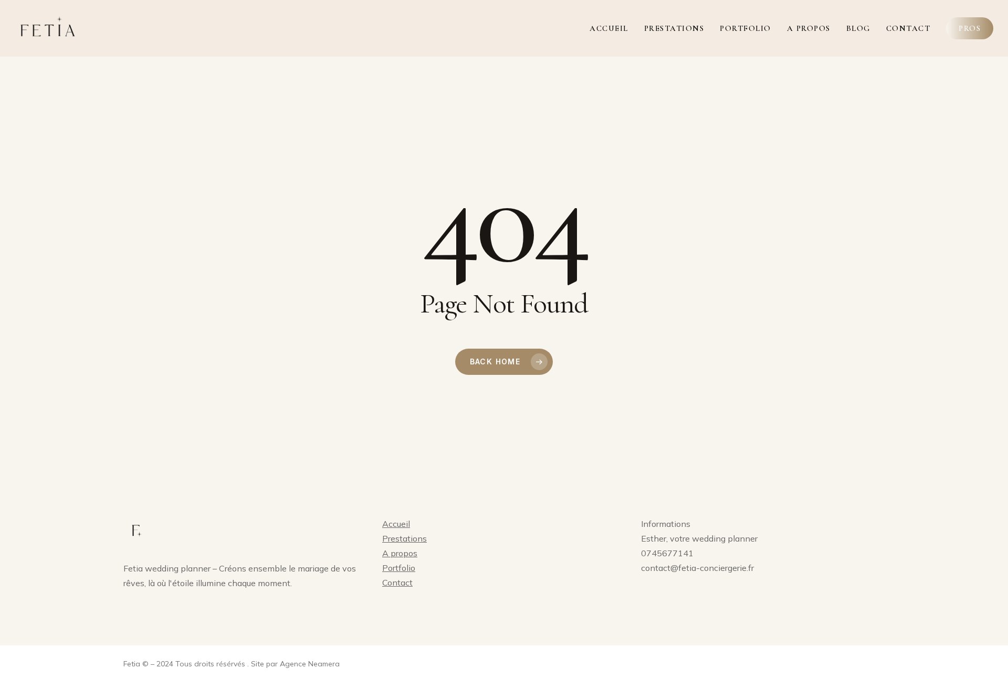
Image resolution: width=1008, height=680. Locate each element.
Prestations (404, 538)
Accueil (396, 524)
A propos (399, 553)
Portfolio (398, 568)
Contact (397, 582)
